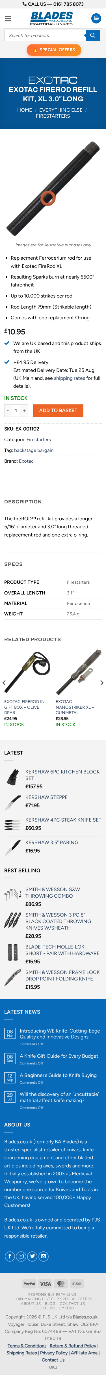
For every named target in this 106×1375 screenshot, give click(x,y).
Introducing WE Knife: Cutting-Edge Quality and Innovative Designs (60, 1034)
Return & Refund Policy (73, 1345)
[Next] (101, 694)
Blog (50, 1303)
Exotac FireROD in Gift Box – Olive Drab (24, 707)
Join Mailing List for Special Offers (53, 1299)
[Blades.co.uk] (51, 18)
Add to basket (58, 410)
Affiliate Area (84, 1352)
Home (24, 110)
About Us (31, 1303)
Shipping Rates (22, 1352)
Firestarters (53, 116)
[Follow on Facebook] (10, 1256)
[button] (8, 18)
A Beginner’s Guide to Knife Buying (58, 1075)
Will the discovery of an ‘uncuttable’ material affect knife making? (59, 1097)
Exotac (26, 461)
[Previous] (4, 694)
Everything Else (61, 110)
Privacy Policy (54, 1352)
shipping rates (69, 378)
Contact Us (72, 1303)
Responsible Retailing (52, 1294)
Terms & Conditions (27, 1345)
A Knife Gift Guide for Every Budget (59, 1056)
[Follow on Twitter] (32, 1256)
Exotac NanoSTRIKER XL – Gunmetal (75, 707)
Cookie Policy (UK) (54, 1308)
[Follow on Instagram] (21, 1256)
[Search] (93, 35)
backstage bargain (33, 450)
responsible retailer (25, 1236)
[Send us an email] (43, 1256)
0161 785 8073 (68, 4)
